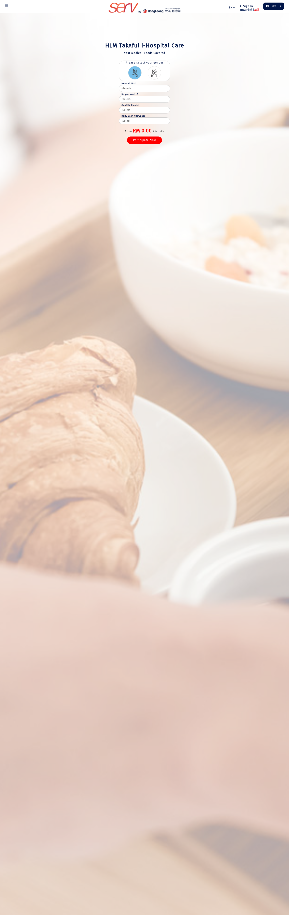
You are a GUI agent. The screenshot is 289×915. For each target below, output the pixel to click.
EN (231, 7)
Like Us (275, 6)
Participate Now (144, 140)
